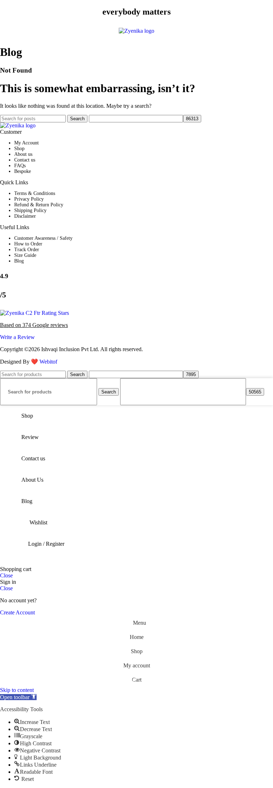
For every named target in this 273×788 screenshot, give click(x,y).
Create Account (17, 612)
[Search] (263, 31)
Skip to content (17, 690)
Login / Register (46, 544)
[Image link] (18, 125)
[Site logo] (136, 31)
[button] (18, 697)
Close (6, 575)
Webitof (48, 362)
